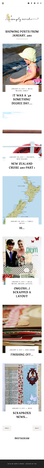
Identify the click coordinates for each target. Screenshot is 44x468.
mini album (30, 350)
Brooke (19, 91)
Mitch (22, 223)
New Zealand (22, 159)
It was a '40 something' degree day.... (22, 99)
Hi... (22, 228)
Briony (14, 284)
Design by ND (31, 464)
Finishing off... (22, 354)
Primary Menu (2, 3)
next (37, 428)
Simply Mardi (19, 464)
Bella (30, 89)
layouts (29, 284)
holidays (30, 157)
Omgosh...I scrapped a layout (22, 292)
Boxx (30, 408)
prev (7, 428)
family (25, 91)
